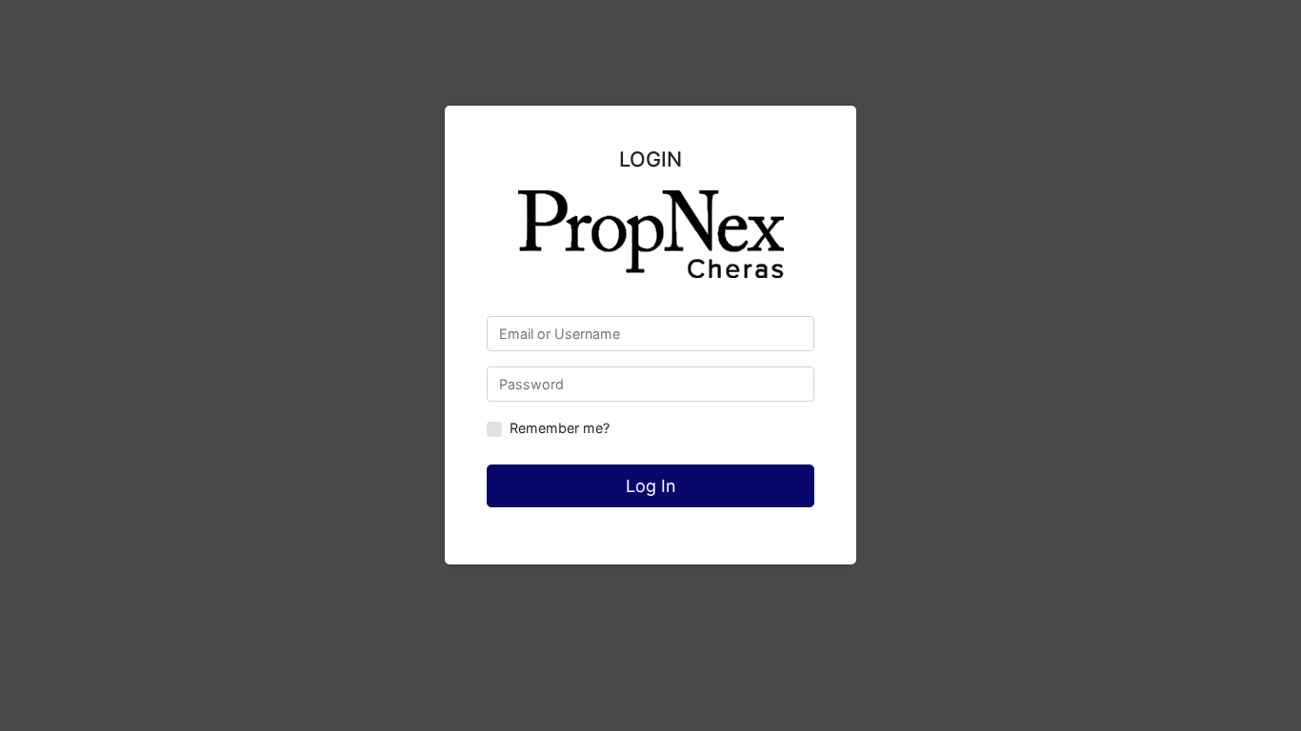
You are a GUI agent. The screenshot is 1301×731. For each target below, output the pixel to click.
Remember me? (560, 428)
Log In (651, 486)
